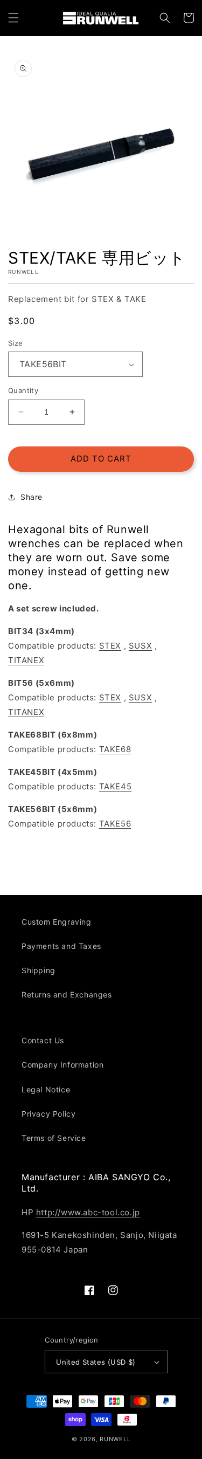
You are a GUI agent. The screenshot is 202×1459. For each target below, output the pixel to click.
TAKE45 (115, 786)
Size (15, 343)
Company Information (62, 1064)
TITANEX (26, 660)
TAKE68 (115, 749)
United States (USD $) (95, 1362)
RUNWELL (115, 1439)
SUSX (140, 646)
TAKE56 (115, 823)
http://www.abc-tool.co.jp (88, 1212)
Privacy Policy (48, 1113)
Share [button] (31, 496)
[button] (13, 18)
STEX (110, 646)
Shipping (38, 970)
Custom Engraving (57, 921)
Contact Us (43, 1040)
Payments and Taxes (61, 946)
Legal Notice (46, 1089)
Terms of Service (54, 1138)
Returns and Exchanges (67, 994)
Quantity (23, 390)
